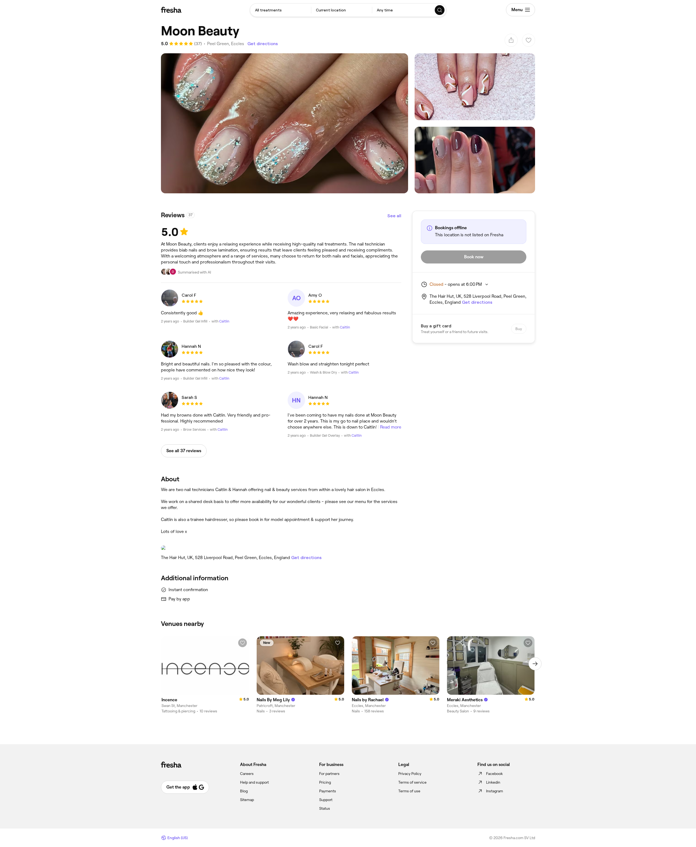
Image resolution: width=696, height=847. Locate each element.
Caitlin (224, 321)
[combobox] (280, 10)
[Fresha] (171, 9)
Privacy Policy (409, 773)
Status (324, 808)
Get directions (262, 43)
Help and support (254, 782)
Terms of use (409, 791)
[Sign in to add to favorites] (242, 642)
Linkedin (493, 782)
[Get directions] (281, 547)
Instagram (494, 791)
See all (394, 215)
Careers (247, 773)
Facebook (494, 773)
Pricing (325, 782)
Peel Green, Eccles (225, 43)
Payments (327, 791)
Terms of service (412, 782)
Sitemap (247, 800)
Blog (244, 791)
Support (326, 800)
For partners (329, 773)
